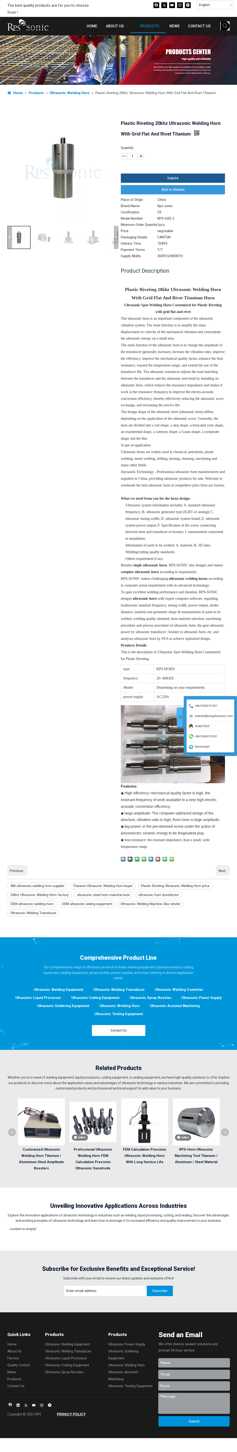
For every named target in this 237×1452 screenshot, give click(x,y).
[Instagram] (180, 5)
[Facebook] (156, 5)
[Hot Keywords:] (225, 26)
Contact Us (119, 1030)
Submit (194, 1421)
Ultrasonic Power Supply (201, 998)
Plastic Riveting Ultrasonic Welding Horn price (175, 886)
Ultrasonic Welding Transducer (33, 913)
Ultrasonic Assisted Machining (175, 1006)
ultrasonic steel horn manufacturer (103, 895)
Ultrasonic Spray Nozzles (150, 998)
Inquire (172, 178)
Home (12, 1344)
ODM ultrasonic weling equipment (87, 904)
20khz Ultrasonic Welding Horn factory (39, 895)
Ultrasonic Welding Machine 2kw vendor (151, 904)
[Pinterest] (188, 5)
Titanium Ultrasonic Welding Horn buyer (103, 886)
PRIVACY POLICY (71, 1414)
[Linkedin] (18, 1406)
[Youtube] (172, 5)
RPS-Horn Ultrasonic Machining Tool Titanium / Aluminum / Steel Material (196, 1155)
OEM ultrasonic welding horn (31, 904)
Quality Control (18, 1365)
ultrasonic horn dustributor (158, 895)
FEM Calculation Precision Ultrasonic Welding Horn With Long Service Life (144, 1155)
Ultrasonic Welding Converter (179, 990)
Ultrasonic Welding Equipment (58, 990)
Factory (13, 1358)
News (11, 1372)
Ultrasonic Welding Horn (120, 1006)
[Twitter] (164, 5)
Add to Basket (173, 189)
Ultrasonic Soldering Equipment (63, 1006)
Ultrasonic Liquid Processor (38, 998)
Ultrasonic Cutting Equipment (95, 998)
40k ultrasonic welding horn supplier (37, 886)
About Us (14, 1351)
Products (14, 1379)
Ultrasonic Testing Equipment (118, 1014)
